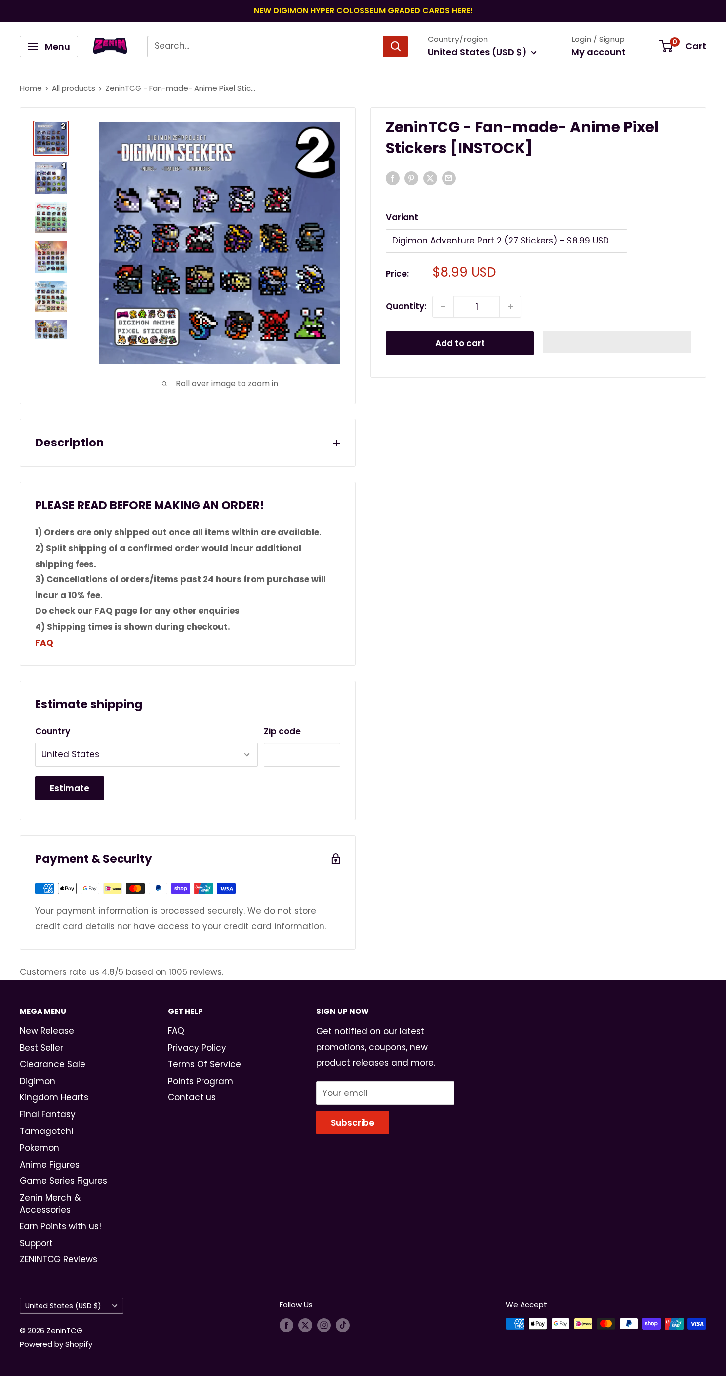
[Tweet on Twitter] (430, 178)
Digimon (37, 1081)
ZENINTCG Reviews (58, 1259)
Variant (402, 217)
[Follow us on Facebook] (286, 1325)
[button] (617, 342)
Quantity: (406, 306)
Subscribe (352, 1123)
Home (31, 88)
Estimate (69, 788)
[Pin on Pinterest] (411, 178)
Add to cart (460, 343)
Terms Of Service (204, 1064)
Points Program (200, 1081)
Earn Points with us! (60, 1226)
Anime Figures (50, 1165)
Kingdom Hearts (54, 1097)
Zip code (282, 731)
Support (36, 1243)
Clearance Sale (52, 1064)
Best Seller (41, 1047)
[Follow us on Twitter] (305, 1325)
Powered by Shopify (56, 1344)
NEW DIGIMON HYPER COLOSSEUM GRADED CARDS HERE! (363, 10)
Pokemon (39, 1148)
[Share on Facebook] (393, 178)
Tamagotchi (46, 1131)
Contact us (192, 1097)
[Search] (395, 46)
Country (52, 731)
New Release (47, 1031)
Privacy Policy (197, 1047)
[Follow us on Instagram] (324, 1325)
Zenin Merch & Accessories (50, 1203)
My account (598, 52)
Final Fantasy (48, 1114)
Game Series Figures (63, 1181)
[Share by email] (449, 178)
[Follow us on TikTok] (343, 1325)
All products (73, 88)
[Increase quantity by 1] (510, 306)
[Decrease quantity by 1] (443, 306)
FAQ (176, 1031)
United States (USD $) (63, 1306)
